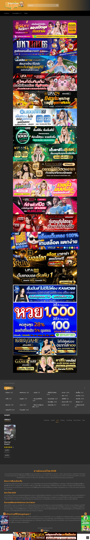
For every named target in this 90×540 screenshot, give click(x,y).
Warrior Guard (7, 443)
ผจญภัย (23, 399)
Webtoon (24, 392)
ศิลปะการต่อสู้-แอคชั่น (37, 406)
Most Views (77, 420)
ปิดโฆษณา (46, 530)
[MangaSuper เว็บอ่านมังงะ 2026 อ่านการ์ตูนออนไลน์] (14, 5)
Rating (62, 420)
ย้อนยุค (79, 402)
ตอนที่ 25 (7, 455)
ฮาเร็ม (65, 405)
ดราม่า (65, 392)
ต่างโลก (80, 396)
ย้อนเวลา (9, 405)
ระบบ (22, 405)
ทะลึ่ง (8, 399)
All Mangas (12, 383)
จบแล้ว (36, 392)
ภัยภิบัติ (65, 399)
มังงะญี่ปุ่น (52, 402)
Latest (53, 420)
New (83, 420)
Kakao (9, 392)
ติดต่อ (26, 13)
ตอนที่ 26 (7, 450)
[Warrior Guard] (10, 432)
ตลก (65, 396)
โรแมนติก (24, 410)
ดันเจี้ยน (79, 392)
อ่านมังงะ (6, 13)
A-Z (58, 420)
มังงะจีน (80, 399)
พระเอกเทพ (53, 399)
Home (6, 383)
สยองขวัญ (52, 405)
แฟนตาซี (10, 410)
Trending (69, 420)
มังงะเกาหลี (67, 402)
